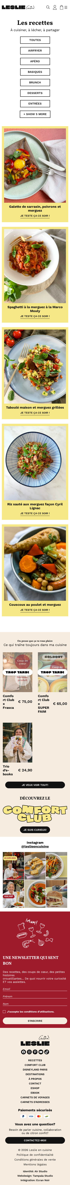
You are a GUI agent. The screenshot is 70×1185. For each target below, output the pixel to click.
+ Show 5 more (35, 114)
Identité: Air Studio (35, 1171)
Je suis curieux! (35, 829)
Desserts (35, 93)
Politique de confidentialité (35, 1154)
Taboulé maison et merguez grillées (35, 407)
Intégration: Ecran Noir (35, 1180)
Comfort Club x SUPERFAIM (43, 703)
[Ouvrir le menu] (66, 7)
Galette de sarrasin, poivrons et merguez (35, 208)
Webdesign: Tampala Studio (35, 1175)
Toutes (35, 40)
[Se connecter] (55, 7)
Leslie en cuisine (40, 1150)
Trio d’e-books (8, 770)
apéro (35, 61)
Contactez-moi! (35, 1140)
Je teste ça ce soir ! (35, 215)
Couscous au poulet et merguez (35, 604)
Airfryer (35, 50)
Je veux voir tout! (35, 784)
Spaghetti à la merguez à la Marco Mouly (35, 309)
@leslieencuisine (35, 846)
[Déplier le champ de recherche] (48, 7)
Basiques (35, 72)
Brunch (35, 82)
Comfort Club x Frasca (8, 702)
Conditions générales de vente (35, 1159)
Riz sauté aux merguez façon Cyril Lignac (35, 506)
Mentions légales (35, 1164)
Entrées (35, 103)
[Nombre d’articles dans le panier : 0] (61, 7)
